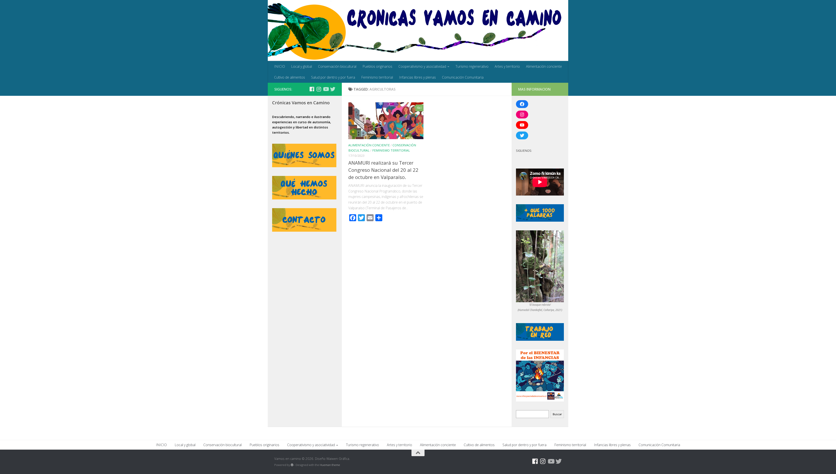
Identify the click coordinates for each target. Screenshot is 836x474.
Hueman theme (330, 465)
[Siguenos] (304, 89)
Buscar (557, 414)
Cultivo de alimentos (289, 77)
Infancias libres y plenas (417, 77)
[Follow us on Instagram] (318, 89)
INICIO (279, 66)
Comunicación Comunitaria (463, 77)
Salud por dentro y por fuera (333, 77)
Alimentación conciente (544, 66)
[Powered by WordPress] (292, 465)
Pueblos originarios (377, 66)
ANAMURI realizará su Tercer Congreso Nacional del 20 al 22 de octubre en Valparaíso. (383, 169)
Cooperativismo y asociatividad (422, 66)
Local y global (301, 66)
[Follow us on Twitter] (332, 89)
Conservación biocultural (337, 66)
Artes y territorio (507, 66)
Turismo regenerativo (472, 66)
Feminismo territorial (377, 77)
